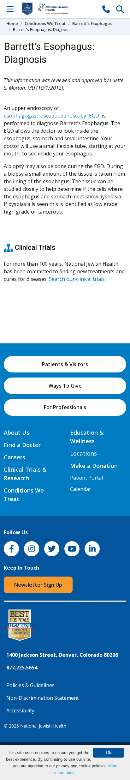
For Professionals (65, 407)
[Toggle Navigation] (10, 9)
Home (12, 23)
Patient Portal (86, 477)
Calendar (80, 489)
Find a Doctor (22, 445)
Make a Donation (94, 465)
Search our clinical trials (77, 278)
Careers (14, 457)
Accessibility (20, 710)
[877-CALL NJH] (106, 9)
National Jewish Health (43, 726)
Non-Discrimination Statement (42, 697)
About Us (16, 432)
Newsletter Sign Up (38, 584)
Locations (83, 453)
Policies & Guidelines (30, 685)
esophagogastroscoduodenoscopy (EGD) (52, 115)
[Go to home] (58, 9)
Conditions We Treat (45, 23)
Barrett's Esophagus (92, 23)
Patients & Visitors (65, 364)
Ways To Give (65, 385)
